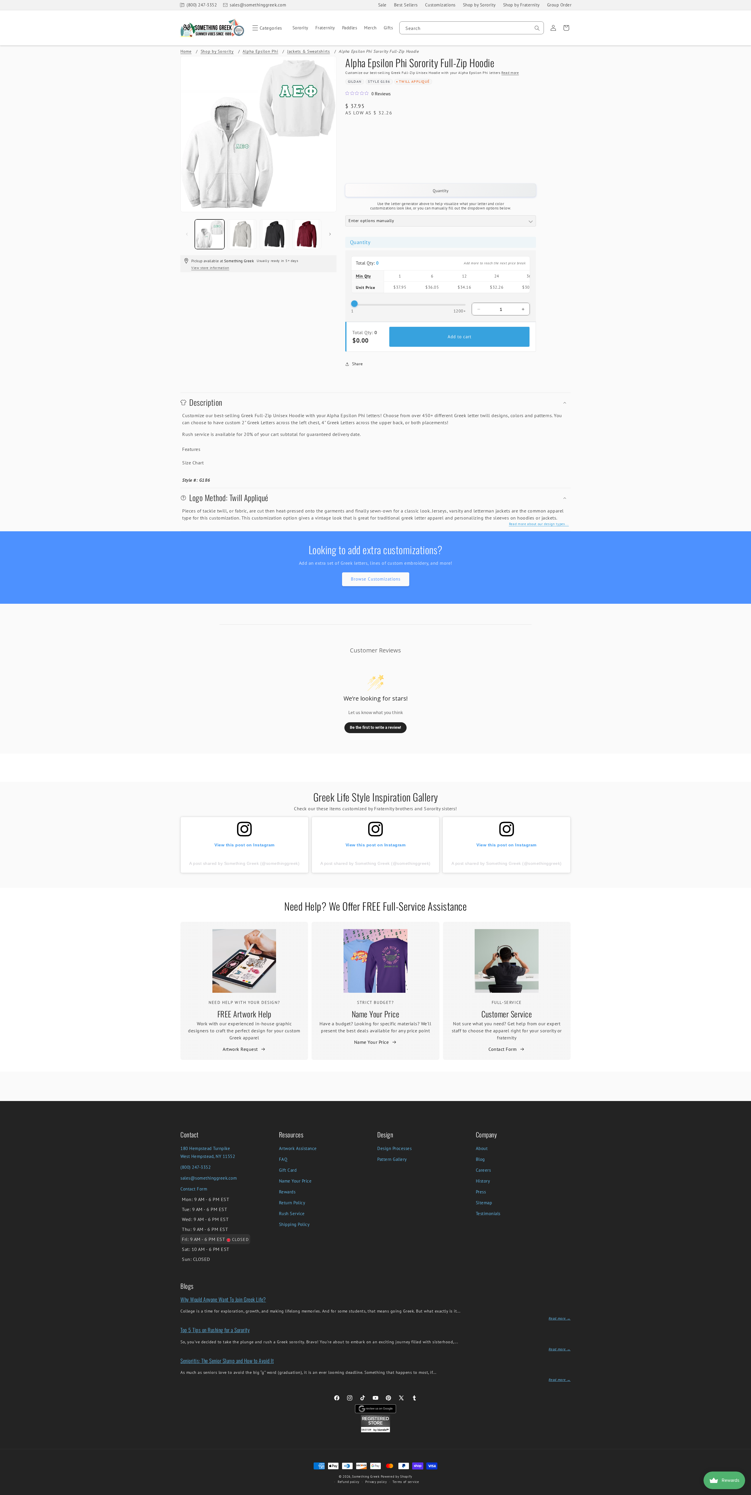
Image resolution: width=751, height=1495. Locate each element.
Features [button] (191, 449)
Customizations (440, 5)
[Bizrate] (743, 1491)
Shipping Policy (294, 1224)
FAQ (283, 1159)
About (482, 1148)
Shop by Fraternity (521, 5)
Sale (382, 5)
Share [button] (357, 363)
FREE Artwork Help (244, 1014)
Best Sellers (406, 5)
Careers (483, 1170)
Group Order (559, 5)
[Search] (537, 28)
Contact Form (502, 1049)
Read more (510, 72)
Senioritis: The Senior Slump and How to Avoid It (227, 1360)
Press (481, 1192)
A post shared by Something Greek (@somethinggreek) (244, 863)
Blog (480, 1159)
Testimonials (488, 1213)
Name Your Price (376, 1014)
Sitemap (484, 1202)
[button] (266, 27)
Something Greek (366, 1476)
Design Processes (394, 1148)
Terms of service (406, 1482)
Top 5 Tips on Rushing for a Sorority (215, 1330)
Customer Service (506, 1014)
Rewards (287, 1192)
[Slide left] (186, 234)
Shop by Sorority (479, 5)
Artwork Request (240, 1049)
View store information (210, 267)
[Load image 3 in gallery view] (274, 234)
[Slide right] (330, 234)
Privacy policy (376, 1482)
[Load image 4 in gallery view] (307, 234)
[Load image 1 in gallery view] (209, 234)
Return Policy (292, 1202)
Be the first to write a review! (375, 727)
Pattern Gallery (392, 1159)
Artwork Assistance (298, 1148)
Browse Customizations (375, 579)
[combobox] (472, 28)
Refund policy (348, 1482)
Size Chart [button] (193, 463)
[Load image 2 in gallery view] (242, 234)
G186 (385, 81)
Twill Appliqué (414, 81)
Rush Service (292, 1213)
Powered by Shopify (396, 1476)
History (483, 1181)
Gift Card (288, 1170)
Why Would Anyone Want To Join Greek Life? (223, 1299)
